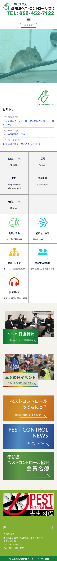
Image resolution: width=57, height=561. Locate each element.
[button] (28, 19)
